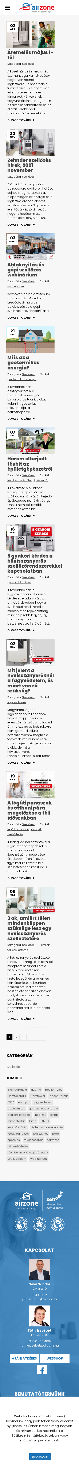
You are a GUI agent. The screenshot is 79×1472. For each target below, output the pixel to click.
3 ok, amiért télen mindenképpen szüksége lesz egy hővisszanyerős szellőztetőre (29, 928)
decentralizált (59, 1096)
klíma (32, 1121)
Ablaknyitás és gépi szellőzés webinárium (25, 270)
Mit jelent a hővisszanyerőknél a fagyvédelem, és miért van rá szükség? (30, 680)
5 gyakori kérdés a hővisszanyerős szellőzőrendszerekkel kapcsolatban (34, 564)
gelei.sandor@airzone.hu (39, 1299)
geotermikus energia (21, 379)
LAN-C (44, 1121)
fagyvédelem (16, 702)
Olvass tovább (19, 120)
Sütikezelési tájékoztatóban (35, 1435)
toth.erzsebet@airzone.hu (39, 1345)
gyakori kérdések (19, 582)
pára (33, 829)
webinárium (15, 286)
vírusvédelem (17, 1159)
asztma (36, 1090)
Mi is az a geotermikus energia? (23, 362)
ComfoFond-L (17, 1096)
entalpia (23, 1102)
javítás (54, 1115)
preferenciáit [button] (48, 1440)
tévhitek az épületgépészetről (27, 480)
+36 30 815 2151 (39, 1295)
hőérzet (40, 1115)
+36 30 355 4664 (39, 1341)
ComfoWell (38, 1096)
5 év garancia (17, 1090)
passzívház (40, 1134)
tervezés (53, 1140)
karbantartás (16, 1121)
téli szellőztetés (17, 950)
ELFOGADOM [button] (40, 1457)
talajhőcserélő (33, 1140)
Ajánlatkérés (24, 1358)
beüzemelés (53, 1090)
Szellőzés (28, 64)
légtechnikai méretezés (47, 1127)
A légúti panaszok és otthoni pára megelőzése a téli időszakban (29, 810)
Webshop (55, 1358)
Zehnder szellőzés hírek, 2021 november (29, 165)
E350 (11, 1102)
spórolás (14, 1140)
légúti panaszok (18, 829)
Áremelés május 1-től (30, 55)
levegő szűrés (17, 1127)
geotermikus (16, 1108)
